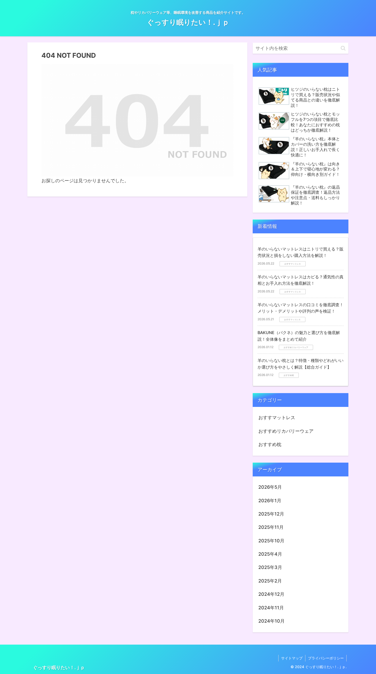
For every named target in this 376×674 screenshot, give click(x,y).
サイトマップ (292, 658)
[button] (343, 48)
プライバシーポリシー (326, 658)
